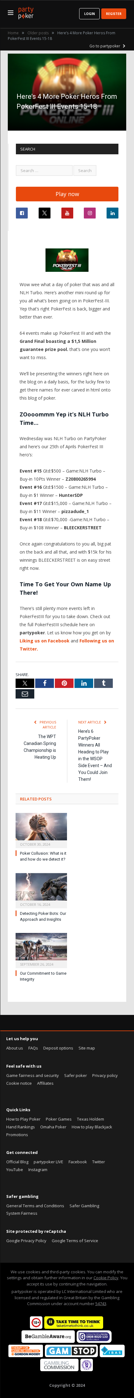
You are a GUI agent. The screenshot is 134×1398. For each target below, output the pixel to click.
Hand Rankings (20, 1127)
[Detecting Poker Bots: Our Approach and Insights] (41, 890)
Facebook (78, 1162)
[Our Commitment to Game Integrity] (41, 950)
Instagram (37, 1169)
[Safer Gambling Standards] (86, 1369)
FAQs (33, 1048)
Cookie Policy (105, 1277)
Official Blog (17, 1162)
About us (14, 1048)
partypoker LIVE (48, 1162)
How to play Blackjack (92, 1127)
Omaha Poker (53, 1127)
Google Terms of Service (75, 1240)
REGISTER (114, 14)
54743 (100, 1303)
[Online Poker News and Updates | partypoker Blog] (26, 12)
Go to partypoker (105, 46)
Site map (87, 1048)
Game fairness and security (32, 1075)
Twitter (98, 1162)
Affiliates (45, 1083)
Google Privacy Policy (26, 1240)
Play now (67, 194)
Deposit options (58, 1048)
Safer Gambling (84, 1205)
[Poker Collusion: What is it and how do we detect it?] (41, 830)
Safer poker (75, 1075)
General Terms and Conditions (35, 1205)
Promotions (17, 1134)
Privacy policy (105, 1075)
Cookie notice (19, 1083)
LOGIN (89, 14)
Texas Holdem (90, 1119)
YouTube (14, 1169)
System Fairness (21, 1213)
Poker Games (59, 1119)
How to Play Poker (23, 1119)
